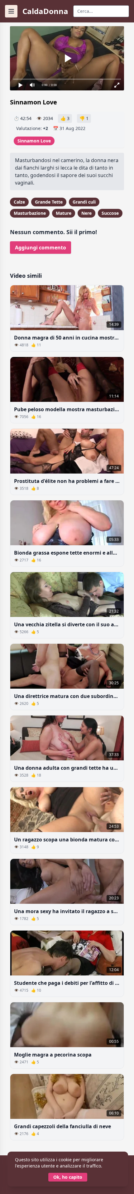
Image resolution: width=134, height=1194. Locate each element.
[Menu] (11, 11)
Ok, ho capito (67, 1177)
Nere (86, 213)
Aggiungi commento (40, 247)
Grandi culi (84, 202)
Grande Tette (49, 202)
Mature (63, 213)
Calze (19, 202)
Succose (110, 213)
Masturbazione (30, 213)
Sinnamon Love (34, 141)
